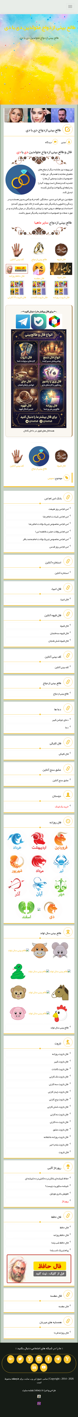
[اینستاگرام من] (39, 1359)
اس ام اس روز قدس (59, 546)
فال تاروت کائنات (60, 1068)
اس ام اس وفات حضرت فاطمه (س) (52, 531)
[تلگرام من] (57, 1359)
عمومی (51, 478)
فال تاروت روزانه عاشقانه (56, 1136)
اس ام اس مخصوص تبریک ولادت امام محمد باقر (46, 539)
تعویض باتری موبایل (59, 1193)
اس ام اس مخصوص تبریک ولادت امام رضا (49, 523)
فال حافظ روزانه (61, 1235)
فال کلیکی (64, 753)
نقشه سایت (28, 1390)
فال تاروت (64, 1152)
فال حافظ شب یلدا (60, 1242)
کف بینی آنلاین (62, 667)
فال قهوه (64, 625)
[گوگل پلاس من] (10, 1359)
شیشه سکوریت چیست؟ (57, 1186)
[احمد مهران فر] (62, 116)
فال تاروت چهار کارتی (58, 1091)
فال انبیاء (64, 599)
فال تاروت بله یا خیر (59, 1144)
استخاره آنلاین (62, 572)
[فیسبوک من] (48, 1359)
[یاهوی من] (67, 1359)
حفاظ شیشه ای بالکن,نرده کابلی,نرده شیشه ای (47, 1178)
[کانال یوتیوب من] (43, 1367)
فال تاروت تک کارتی (59, 1076)
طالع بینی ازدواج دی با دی (43, 130)
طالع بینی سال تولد (59, 1027)
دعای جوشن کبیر (60, 719)
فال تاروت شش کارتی (58, 1106)
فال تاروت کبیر (61, 1061)
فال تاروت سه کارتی (59, 1084)
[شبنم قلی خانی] (16, 116)
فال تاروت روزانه (60, 1053)
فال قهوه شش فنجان (58, 640)
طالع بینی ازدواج (53, 222)
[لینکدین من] (34, 1367)
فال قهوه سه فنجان (59, 633)
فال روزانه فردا (61, 1332)
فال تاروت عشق (61, 1129)
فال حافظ (64, 1227)
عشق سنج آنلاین (61, 780)
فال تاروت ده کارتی (59, 1121)
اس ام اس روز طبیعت (59, 508)
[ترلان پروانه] (39, 116)
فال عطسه (64, 1306)
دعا (67, 727)
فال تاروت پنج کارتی (59, 1099)
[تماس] (29, 1359)
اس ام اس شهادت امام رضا (56, 516)
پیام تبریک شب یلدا (59, 1250)
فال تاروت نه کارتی (59, 1114)
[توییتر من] (20, 1359)
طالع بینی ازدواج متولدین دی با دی (39, 27)
